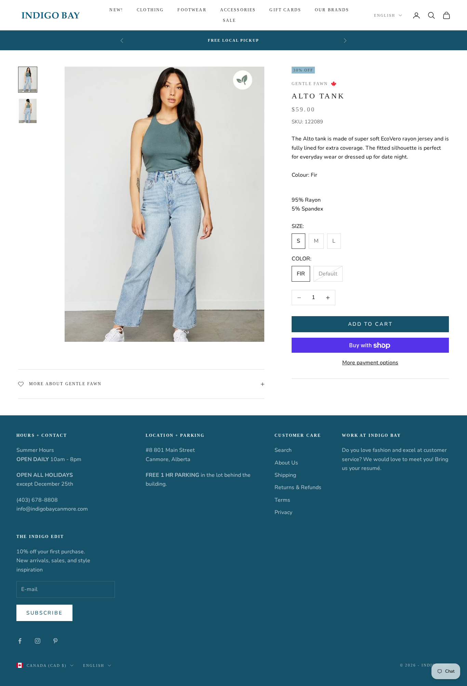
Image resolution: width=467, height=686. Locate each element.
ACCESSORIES (238, 10)
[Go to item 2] (27, 111)
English (384, 15)
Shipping (285, 475)
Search (283, 450)
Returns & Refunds (298, 487)
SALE (229, 20)
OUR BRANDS (332, 10)
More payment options (370, 363)
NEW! (116, 10)
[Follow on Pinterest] (55, 640)
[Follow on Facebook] (19, 640)
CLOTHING (150, 10)
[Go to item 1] (27, 80)
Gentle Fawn (310, 84)
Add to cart (370, 324)
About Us (286, 463)
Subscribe (44, 612)
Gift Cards (285, 10)
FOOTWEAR (191, 10)
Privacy (283, 512)
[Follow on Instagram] (37, 640)
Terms (282, 500)
